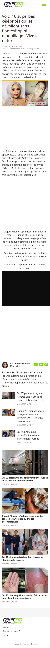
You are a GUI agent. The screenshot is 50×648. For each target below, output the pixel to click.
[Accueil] (13, 4)
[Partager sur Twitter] (41, 365)
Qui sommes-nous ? (11, 631)
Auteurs (6, 627)
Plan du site (17, 644)
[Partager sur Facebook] (35, 365)
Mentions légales (30, 644)
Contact (6, 635)
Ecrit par (12, 49)
